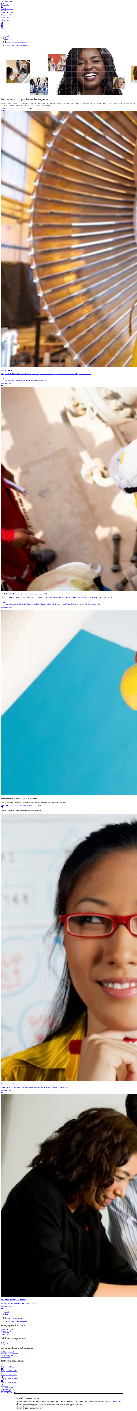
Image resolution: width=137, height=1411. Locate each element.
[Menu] (68, 32)
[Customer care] (68, 28)
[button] (68, 12)
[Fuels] (68, 26)
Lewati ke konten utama (8, 1)
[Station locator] (68, 24)
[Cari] (68, 30)
